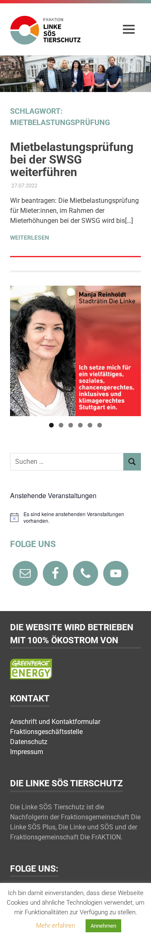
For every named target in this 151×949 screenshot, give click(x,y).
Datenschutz (28, 742)
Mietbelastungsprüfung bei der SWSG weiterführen (71, 159)
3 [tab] (70, 425)
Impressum (26, 752)
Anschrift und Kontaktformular (55, 722)
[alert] (75, 517)
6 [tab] (99, 425)
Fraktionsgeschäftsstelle (46, 732)
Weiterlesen (29, 237)
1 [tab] (51, 425)
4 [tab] (80, 425)
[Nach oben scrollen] (136, 934)
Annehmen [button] (103, 926)
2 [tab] (61, 425)
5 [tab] (90, 425)
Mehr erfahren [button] (55, 925)
